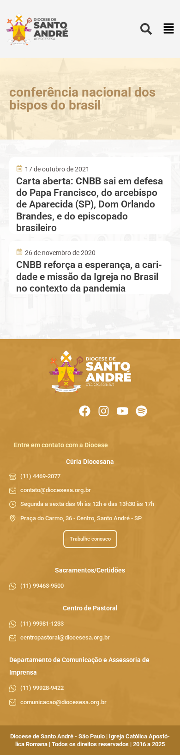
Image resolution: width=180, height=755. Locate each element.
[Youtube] (122, 411)
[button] (169, 29)
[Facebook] (85, 411)
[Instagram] (103, 411)
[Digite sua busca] (146, 29)
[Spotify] (141, 411)
